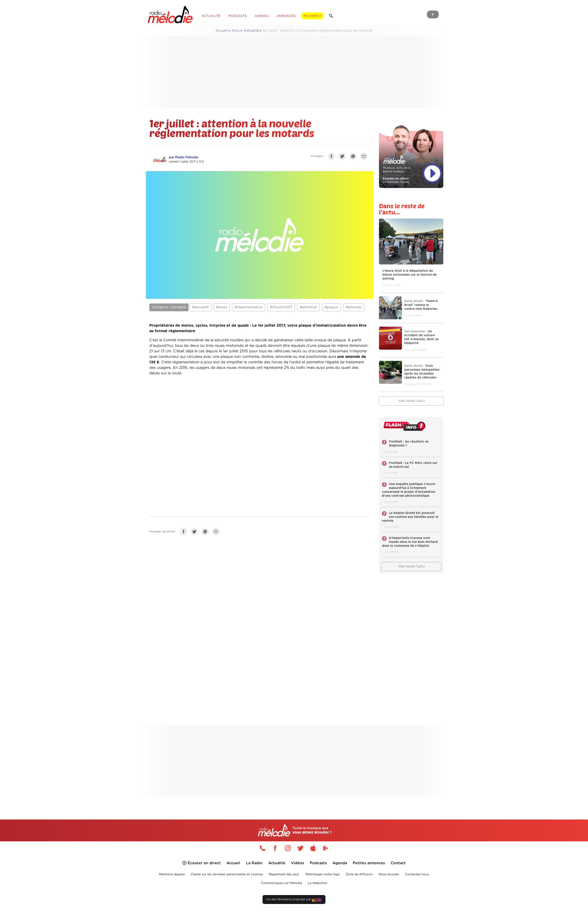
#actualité (200, 307)
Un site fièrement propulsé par (289, 899)
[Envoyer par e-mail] (365, 157)
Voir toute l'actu (411, 401)
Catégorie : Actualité (169, 307)
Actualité (251, 30)
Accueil (221, 30)
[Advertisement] (294, 72)
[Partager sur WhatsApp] (354, 157)
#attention (308, 307)
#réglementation (249, 307)
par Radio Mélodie (183, 157)
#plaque (331, 307)
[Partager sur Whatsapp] (206, 532)
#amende (354, 307)
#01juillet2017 (281, 307)
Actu (236, 30)
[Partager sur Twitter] (343, 157)
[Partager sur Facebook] (332, 157)
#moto (221, 307)
